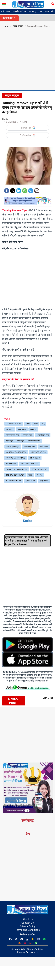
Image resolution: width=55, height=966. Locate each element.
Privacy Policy (27, 926)
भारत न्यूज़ (20, 441)
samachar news (13, 481)
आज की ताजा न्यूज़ (43, 435)
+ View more (47, 698)
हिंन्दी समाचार (44, 481)
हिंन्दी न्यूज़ (9, 441)
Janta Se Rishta (38, 452)
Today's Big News (39, 469)
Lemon (33, 429)
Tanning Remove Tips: (15, 210)
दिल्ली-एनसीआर (19, 11)
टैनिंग (36, 424)
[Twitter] (12, 189)
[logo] (28, 4)
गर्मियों (28, 424)
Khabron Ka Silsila (29, 464)
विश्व (47, 11)
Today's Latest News (15, 458)
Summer (9, 429)
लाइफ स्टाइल (18, 26)
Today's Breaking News (16, 469)
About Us (27, 919)
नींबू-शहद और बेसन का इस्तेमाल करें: (18, 379)
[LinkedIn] (18, 189)
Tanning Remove (13, 424)
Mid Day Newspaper (15, 475)
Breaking (9, 18)
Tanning (22, 429)
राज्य (41, 11)
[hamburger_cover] (4, 3)
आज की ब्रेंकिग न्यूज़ (12, 447)
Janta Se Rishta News (16, 452)
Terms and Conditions (27, 929)
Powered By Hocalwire (27, 952)
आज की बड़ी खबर (29, 447)
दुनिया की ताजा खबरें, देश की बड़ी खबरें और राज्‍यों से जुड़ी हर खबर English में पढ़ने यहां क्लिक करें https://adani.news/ (26, 541)
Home (6, 26)
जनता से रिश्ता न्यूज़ (12, 435)
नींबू (43, 424)
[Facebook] (6, 189)
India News (11, 464)
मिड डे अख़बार (43, 447)
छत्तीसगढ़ (32, 11)
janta (39, 475)
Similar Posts (14, 701)
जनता (30, 475)
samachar (30, 481)
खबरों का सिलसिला (34, 441)
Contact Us (27, 922)
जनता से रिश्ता (27, 435)
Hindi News (34, 458)
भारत (8, 11)
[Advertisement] (27, 58)
